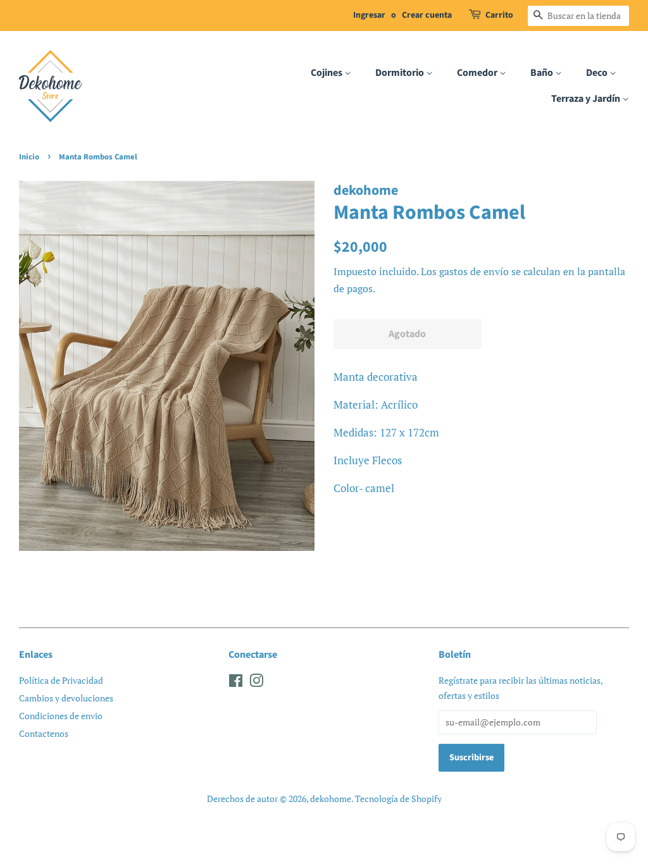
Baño (542, 73)
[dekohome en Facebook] (235, 683)
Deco (597, 73)
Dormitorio (400, 73)
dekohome (330, 799)
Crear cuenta (427, 15)
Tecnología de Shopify (398, 799)
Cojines (327, 73)
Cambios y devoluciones (66, 698)
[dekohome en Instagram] (256, 683)
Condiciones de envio (61, 716)
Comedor (478, 73)
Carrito (499, 15)
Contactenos (43, 733)
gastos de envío (474, 271)
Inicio (29, 157)
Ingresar (369, 15)
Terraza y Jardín (586, 99)
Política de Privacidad (61, 680)
